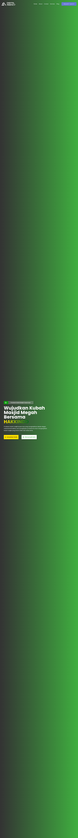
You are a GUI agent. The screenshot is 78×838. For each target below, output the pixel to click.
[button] (69, 4)
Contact (46, 4)
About (40, 4)
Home (35, 4)
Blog (58, 4)
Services (52, 4)
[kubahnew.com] (8, 4)
